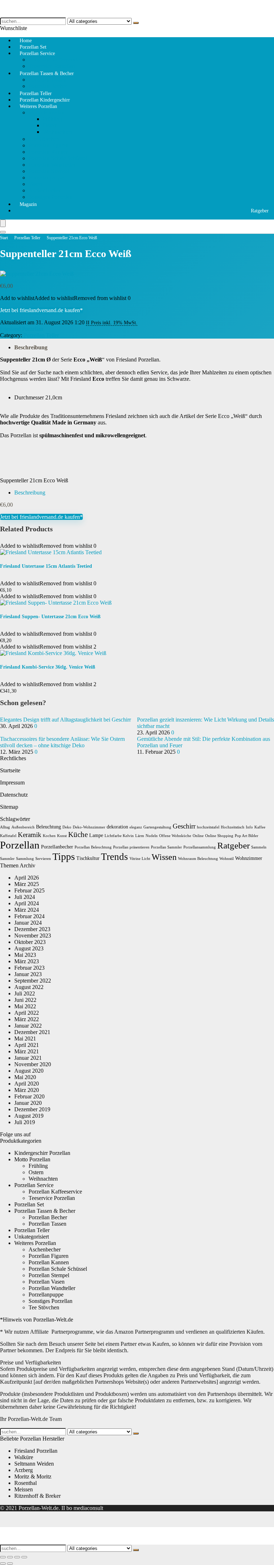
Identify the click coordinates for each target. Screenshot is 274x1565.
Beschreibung (30, 347)
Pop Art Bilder (246, 836)
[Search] (3, 232)
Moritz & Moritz (32, 1476)
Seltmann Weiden (34, 1464)
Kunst (62, 836)
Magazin (28, 204)
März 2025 (26, 884)
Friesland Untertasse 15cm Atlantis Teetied (46, 566)
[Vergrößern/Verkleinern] (3, 1557)
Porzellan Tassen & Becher (47, 73)
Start (4, 237)
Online (198, 836)
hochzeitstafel (208, 827)
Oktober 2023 (30, 942)
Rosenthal (25, 1483)
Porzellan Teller (27, 237)
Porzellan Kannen (49, 152)
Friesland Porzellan (21, 329)
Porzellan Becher (48, 1217)
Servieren (43, 859)
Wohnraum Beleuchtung (198, 859)
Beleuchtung (48, 827)
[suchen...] (136, 23)
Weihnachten (57, 132)
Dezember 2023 (32, 929)
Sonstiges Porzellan (50, 197)
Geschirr (184, 826)
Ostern (50, 125)
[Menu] (3, 223)
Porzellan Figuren (48, 145)
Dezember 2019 (32, 1109)
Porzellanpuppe (46, 177)
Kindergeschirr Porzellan (42, 1153)
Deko (66, 827)
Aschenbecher (45, 190)
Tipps (63, 856)
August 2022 (29, 987)
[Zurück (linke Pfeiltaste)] (3, 1563)
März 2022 (26, 1019)
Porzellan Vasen (47, 1282)
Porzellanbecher (57, 847)
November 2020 (32, 1064)
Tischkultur (88, 858)
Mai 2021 (25, 1038)
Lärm (139, 836)
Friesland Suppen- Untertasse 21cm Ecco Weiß (50, 616)
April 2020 (26, 1084)
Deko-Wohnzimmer (89, 827)
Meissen (23, 1489)
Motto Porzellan (47, 112)
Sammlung (25, 859)
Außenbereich (23, 827)
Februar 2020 (29, 1096)
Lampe (96, 835)
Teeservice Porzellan (52, 1198)
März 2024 (26, 910)
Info (249, 827)
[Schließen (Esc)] (24, 1557)
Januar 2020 (28, 1103)
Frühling (52, 119)
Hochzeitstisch (232, 827)
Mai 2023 (25, 955)
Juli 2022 (24, 993)
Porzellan (20, 845)
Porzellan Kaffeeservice (55, 59)
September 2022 (32, 981)
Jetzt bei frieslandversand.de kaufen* (41, 310)
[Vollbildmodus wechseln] (10, 1557)
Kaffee (259, 827)
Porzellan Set (29, 1204)
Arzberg (23, 1470)
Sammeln (259, 847)
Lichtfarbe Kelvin (119, 836)
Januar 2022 (28, 1026)
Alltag (5, 827)
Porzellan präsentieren (131, 847)
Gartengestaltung (157, 827)
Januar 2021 (28, 1058)
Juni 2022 (25, 1000)
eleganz (136, 827)
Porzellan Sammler (166, 847)
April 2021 (26, 1045)
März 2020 (26, 1090)
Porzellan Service (37, 53)
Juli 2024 (24, 897)
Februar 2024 (29, 916)
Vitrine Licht (140, 859)
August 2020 (29, 1071)
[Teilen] (17, 1557)
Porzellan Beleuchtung (93, 847)
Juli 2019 (24, 1122)
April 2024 (26, 903)
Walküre (23, 1457)
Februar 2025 (29, 890)
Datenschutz (14, 795)
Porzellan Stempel (49, 171)
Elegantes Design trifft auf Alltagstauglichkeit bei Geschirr (65, 720)
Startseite (10, 770)
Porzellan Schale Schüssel (58, 158)
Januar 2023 (28, 974)
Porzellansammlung (199, 847)
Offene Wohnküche (175, 836)
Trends (114, 856)
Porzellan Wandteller (52, 165)
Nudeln (152, 836)
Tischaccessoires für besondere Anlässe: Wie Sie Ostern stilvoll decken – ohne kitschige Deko (62, 742)
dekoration (117, 827)
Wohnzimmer (248, 858)
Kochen (49, 836)
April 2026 (26, 878)
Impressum (12, 782)
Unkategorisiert (31, 1237)
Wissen (164, 857)
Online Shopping (219, 836)
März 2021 (26, 1051)
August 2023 (29, 948)
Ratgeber (260, 210)
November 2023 (32, 935)
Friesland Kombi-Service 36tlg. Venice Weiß (47, 667)
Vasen (35, 184)
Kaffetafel (8, 836)
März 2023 (26, 961)
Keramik (29, 834)
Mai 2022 (25, 1006)
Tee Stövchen (44, 139)
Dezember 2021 (32, 1032)
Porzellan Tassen (47, 80)
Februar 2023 (29, 968)
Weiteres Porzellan (38, 106)
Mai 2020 (25, 1077)
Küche (78, 834)
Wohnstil (226, 859)
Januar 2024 (28, 923)
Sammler (7, 859)
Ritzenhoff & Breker (37, 1496)
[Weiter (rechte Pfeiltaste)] (10, 1563)
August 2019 (29, 1116)
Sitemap (9, 807)
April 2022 (26, 1013)
